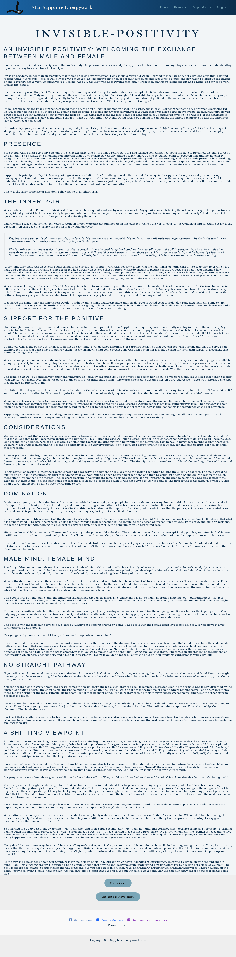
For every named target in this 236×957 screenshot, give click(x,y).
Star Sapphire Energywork (62, 7)
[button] (185, 7)
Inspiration (200, 7)
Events (178, 7)
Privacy (113, 924)
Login (124, 924)
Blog (220, 7)
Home (164, 7)
